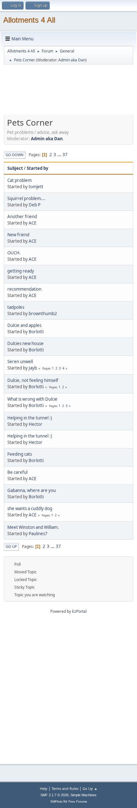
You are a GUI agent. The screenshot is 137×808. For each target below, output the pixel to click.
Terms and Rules (65, 788)
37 (65, 154)
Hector (35, 424)
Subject (15, 168)
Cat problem (19, 180)
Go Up (11, 546)
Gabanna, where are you (31, 490)
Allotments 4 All (29, 20)
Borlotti (36, 332)
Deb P (34, 205)
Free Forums (77, 801)
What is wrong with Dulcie (32, 399)
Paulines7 (38, 533)
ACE (32, 223)
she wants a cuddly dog (29, 508)
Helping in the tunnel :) (29, 418)
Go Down (15, 154)
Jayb (33, 368)
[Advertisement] (68, 92)
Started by (37, 168)
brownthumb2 (43, 313)
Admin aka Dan (71, 60)
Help (43, 788)
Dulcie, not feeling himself (32, 380)
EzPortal (79, 611)
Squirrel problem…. (26, 198)
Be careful (17, 472)
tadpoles (15, 307)
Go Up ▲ (90, 788)
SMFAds (56, 801)
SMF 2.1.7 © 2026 (54, 795)
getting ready (20, 271)
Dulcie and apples (24, 325)
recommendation (24, 289)
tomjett (36, 187)
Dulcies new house (25, 343)
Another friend (22, 216)
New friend (18, 235)
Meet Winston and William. (33, 527)
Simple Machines (83, 795)
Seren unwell (20, 361)
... (59, 154)
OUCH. (14, 253)
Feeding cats (19, 454)
